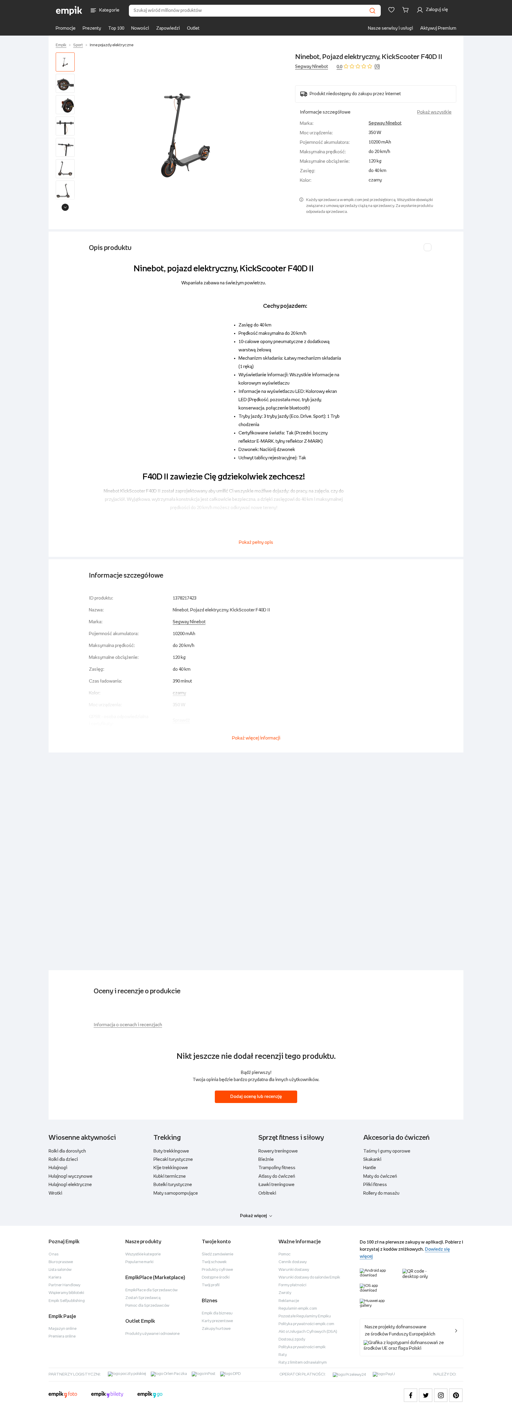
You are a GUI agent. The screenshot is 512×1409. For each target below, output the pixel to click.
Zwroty (285, 1293)
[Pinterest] (456, 1395)
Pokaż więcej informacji (256, 738)
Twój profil (211, 1285)
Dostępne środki (216, 1277)
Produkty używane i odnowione (152, 1334)
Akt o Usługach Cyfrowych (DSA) (308, 1332)
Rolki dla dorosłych (67, 1151)
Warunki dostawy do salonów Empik (309, 1277)
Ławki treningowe (276, 1184)
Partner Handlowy (64, 1285)
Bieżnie (266, 1159)
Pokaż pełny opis (256, 542)
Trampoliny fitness (276, 1168)
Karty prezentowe (217, 1321)
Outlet (193, 28)
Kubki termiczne (169, 1176)
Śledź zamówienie (217, 1254)
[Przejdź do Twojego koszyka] (406, 9)
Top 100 (116, 28)
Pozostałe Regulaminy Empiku (305, 1316)
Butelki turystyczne (172, 1184)
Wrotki (55, 1193)
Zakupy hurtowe (216, 1329)
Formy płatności (292, 1285)
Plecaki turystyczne (173, 1159)
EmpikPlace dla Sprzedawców (151, 1290)
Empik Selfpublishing (67, 1301)
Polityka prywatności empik (302, 1347)
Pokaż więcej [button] (253, 1216)
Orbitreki (267, 1193)
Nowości (140, 28)
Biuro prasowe (61, 1262)
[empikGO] (149, 1395)
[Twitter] (425, 1395)
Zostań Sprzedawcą (143, 1298)
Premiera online (62, 1336)
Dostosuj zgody (292, 1339)
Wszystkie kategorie (143, 1254)
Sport (78, 45)
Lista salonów (60, 1270)
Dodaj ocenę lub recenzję (256, 1096)
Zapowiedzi (168, 28)
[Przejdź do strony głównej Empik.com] (69, 11)
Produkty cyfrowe (217, 1270)
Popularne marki (139, 1262)
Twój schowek (214, 1262)
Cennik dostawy (293, 1262)
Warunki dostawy (294, 1270)
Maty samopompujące (175, 1193)
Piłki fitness (375, 1184)
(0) (377, 66)
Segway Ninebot (311, 66)
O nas (53, 1254)
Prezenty (92, 28)
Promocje (66, 28)
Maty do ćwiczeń (380, 1176)
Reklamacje (289, 1301)
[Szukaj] (372, 10)
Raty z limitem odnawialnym (303, 1363)
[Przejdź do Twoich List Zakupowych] (391, 9)
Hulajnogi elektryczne (70, 1184)
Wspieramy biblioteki (66, 1293)
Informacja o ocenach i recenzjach (128, 1025)
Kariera (55, 1277)
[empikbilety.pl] (107, 1395)
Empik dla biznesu (217, 1313)
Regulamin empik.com (298, 1309)
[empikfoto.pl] (63, 1395)
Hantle (369, 1168)
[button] (186, 133)
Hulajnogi (58, 1168)
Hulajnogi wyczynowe (70, 1176)
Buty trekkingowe (171, 1151)
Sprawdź (181, 720)
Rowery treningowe (278, 1151)
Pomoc (285, 1254)
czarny (179, 693)
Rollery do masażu (381, 1193)
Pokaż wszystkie (434, 112)
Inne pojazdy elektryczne (111, 45)
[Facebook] (410, 1395)
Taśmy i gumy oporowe (386, 1151)
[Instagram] (440, 1395)
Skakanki (372, 1159)
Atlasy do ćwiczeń (276, 1176)
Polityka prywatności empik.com (306, 1324)
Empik (61, 45)
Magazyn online (62, 1329)
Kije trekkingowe (170, 1168)
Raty (283, 1355)
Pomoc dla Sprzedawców (147, 1306)
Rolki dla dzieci (63, 1159)
